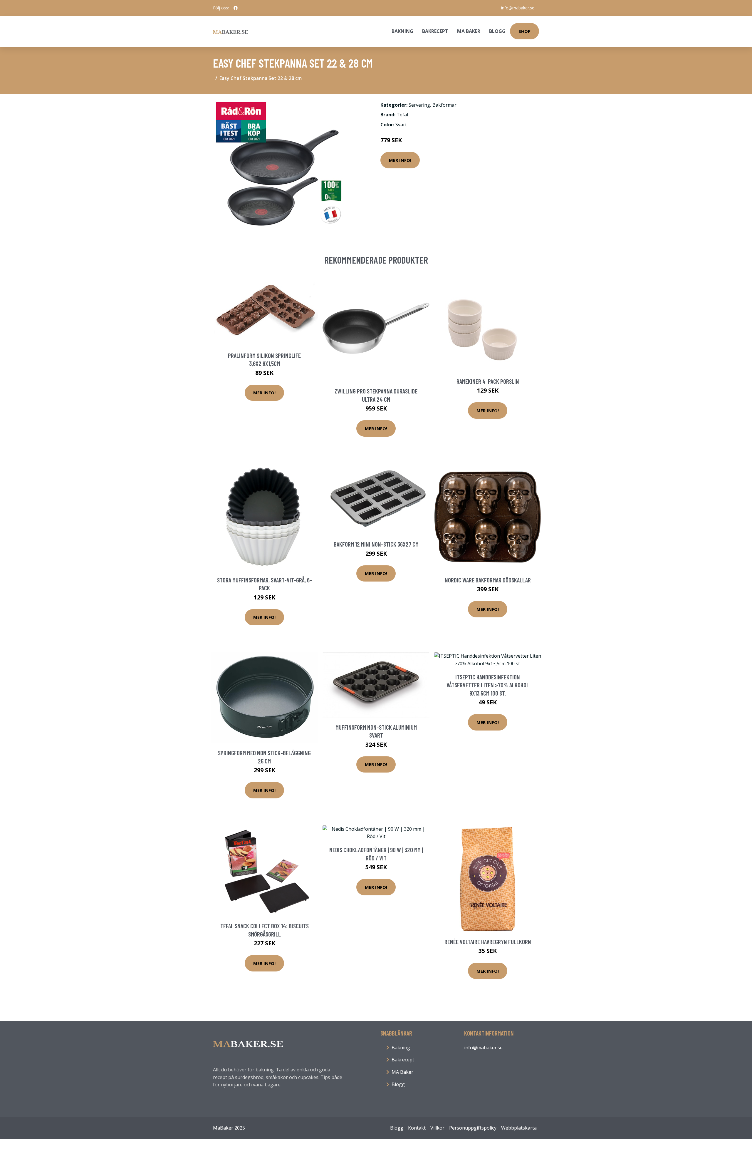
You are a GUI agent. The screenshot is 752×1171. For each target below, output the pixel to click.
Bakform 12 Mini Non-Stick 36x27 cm (376, 544)
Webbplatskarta (519, 1128)
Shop (524, 31)
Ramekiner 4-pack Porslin (487, 381)
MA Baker (468, 31)
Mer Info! (400, 160)
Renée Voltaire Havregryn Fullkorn (487, 941)
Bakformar (444, 105)
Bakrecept (435, 31)
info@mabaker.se (517, 8)
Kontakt (417, 1128)
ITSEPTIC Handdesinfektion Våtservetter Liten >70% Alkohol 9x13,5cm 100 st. (487, 685)
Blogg (497, 31)
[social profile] (235, 8)
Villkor (437, 1128)
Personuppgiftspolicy (472, 1128)
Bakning (402, 31)
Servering (419, 105)
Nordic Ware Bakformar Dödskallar (488, 580)
